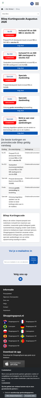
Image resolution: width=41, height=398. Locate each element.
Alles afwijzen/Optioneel (13, 396)
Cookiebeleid (6, 383)
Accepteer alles (30, 396)
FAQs (5, 303)
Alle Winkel (9, 9)
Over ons (6, 300)
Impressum (6, 310)
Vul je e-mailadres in (33, 260)
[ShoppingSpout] (8, 3)
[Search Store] (32, 3)
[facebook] (20, 279)
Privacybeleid (7, 293)
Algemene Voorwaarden (10, 297)
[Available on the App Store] (14, 364)
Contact (5, 307)
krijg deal (20, 45)
